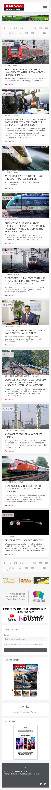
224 (13, 33)
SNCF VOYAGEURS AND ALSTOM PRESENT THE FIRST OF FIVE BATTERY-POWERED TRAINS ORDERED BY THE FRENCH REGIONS (25, 227)
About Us (8, 771)
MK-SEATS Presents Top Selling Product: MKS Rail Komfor (23, 177)
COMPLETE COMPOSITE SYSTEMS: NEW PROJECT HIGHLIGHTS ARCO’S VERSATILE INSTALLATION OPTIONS (25, 382)
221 (40, 28)
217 (15, 28)
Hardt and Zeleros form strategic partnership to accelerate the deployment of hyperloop (26, 122)
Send (25, 650)
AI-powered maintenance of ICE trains (23, 435)
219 (27, 28)
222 (46, 28)
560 (44, 33)
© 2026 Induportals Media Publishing (21, 774)
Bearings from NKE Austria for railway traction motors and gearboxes (23, 488)
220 (34, 28)
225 (20, 33)
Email (6, 635)
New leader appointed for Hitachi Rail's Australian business (25, 332)
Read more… (9, 84)
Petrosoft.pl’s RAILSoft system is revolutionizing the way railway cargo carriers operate (25, 281)
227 (32, 33)
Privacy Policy (21, 771)
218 (21, 28)
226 (26, 33)
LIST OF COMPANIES (12, 776)
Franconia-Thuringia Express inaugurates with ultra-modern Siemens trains (25, 72)
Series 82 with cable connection (24, 540)
